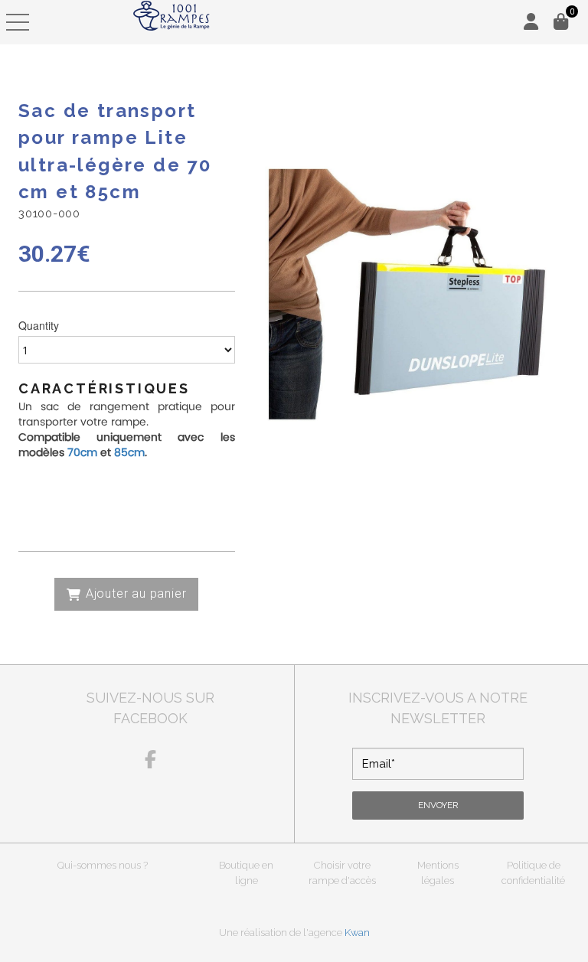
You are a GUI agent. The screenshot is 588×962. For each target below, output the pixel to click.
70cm (82, 452)
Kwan (357, 932)
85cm (129, 452)
